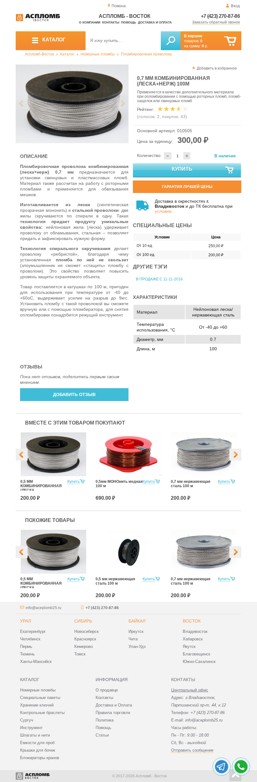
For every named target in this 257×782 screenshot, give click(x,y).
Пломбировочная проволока (146, 54)
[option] (72, 104)
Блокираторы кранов (39, 757)
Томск (80, 654)
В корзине (193, 36)
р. (205, 46)
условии (163, 211)
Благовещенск (196, 654)
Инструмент (31, 727)
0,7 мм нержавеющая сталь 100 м (190, 483)
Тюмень (27, 654)
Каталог (67, 54)
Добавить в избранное (217, 68)
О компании (89, 22)
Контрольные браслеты (42, 712)
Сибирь (83, 620)
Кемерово (83, 646)
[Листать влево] (22, 103)
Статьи (102, 735)
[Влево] (22, 455)
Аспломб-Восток (39, 54)
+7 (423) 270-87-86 (220, 16)
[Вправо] (235, 455)
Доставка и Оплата (114, 705)
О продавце (107, 690)
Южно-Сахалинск (199, 661)
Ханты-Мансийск (36, 661)
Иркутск (136, 631)
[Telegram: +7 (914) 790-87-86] (221, 767)
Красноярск (85, 639)
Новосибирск (86, 631)
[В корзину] (230, 41)
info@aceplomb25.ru (43, 608)
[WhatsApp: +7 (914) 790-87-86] (241, 767)
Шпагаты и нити (35, 735)
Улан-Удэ (137, 646)
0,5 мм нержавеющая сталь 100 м (115, 581)
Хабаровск (193, 639)
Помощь (128, 22)
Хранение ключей (37, 705)
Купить (182, 169)
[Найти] (171, 40)
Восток (192, 620)
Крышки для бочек (37, 750)
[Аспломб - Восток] (38, 20)
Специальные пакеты (40, 697)
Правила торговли (113, 712)
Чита (133, 639)
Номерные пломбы (98, 54)
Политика (104, 720)
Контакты (110, 22)
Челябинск (30, 639)
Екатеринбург (33, 631)
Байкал (136, 620)
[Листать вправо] (122, 103)
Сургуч (26, 720)
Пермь (26, 646)
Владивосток (195, 631)
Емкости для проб (37, 742)
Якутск (189, 646)
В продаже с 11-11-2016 (159, 279)
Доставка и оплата (155, 22)
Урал (25, 620)
